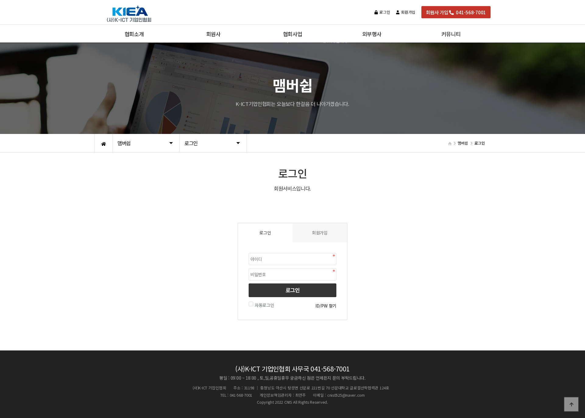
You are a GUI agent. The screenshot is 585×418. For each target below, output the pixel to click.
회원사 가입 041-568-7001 (456, 12)
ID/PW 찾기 (325, 306)
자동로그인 (264, 305)
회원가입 (320, 233)
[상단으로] (571, 404)
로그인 (292, 290)
